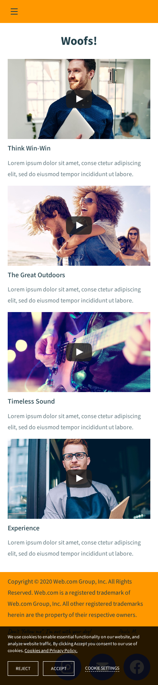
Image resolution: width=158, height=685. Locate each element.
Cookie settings (102, 668)
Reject (23, 669)
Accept (58, 669)
